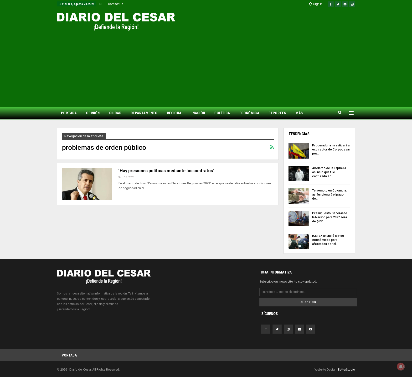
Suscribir (308, 302)
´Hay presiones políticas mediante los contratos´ (166, 170)
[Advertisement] (206, 66)
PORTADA (69, 113)
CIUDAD (115, 113)
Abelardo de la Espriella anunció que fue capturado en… (329, 172)
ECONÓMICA (249, 113)
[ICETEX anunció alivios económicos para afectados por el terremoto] (298, 241)
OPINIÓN (93, 113)
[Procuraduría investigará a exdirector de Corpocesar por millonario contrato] (298, 151)
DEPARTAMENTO (144, 113)
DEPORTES (277, 113)
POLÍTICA (222, 113)
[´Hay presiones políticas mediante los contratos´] (87, 184)
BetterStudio (346, 369)
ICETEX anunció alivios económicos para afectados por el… (328, 240)
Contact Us (115, 4)
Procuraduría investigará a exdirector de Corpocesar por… (331, 149)
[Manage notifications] (401, 366)
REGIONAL (175, 113)
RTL (101, 4)
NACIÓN (199, 113)
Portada (69, 355)
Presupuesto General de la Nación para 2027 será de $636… (329, 217)
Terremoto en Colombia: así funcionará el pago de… (329, 194)
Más (299, 113)
